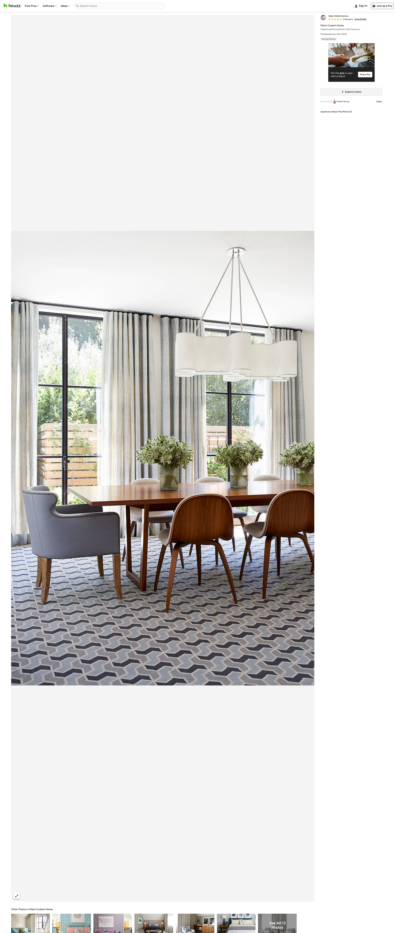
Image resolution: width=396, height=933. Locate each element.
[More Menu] (309, 896)
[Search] (77, 6)
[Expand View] (17, 895)
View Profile (360, 19)
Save (173, 895)
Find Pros (31, 6)
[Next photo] (309, 458)
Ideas (64, 6)
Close (379, 101)
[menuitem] (32, 5)
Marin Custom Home (41, 909)
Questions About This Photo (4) (336, 111)
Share (157, 895)
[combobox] (120, 6)
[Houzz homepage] (12, 5)
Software (48, 6)
